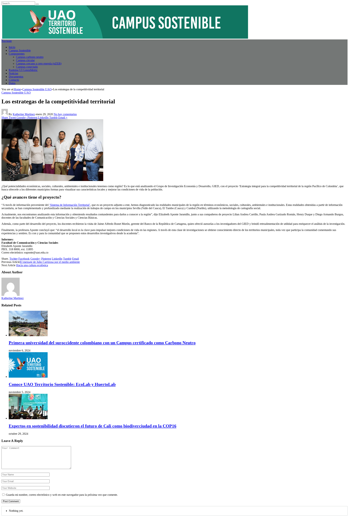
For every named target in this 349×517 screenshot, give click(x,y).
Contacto (14, 79)
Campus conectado (27, 66)
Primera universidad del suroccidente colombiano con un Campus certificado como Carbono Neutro (102, 342)
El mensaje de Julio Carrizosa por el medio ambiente (50, 261)
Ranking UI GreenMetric (23, 70)
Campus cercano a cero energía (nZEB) (38, 63)
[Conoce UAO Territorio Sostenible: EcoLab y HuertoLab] (28, 376)
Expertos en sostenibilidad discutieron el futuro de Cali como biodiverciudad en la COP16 (92, 426)
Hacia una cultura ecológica (32, 265)
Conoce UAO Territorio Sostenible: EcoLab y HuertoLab (62, 384)
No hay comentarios (65, 114)
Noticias (13, 73)
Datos (12, 83)
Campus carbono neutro (29, 57)
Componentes (17, 53)
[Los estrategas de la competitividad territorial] (52, 180)
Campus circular (25, 60)
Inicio (12, 47)
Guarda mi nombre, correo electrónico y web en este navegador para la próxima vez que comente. (62, 494)
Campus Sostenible (20, 50)
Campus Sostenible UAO (16, 92)
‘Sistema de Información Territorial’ (69, 204)
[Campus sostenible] (124, 37)
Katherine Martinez (24, 114)
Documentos (16, 76)
